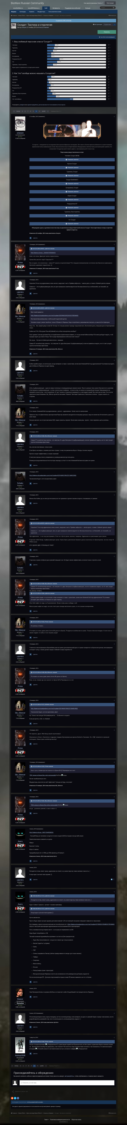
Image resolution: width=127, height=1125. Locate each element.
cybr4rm (20, 292)
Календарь (23, 11)
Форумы (13, 11)
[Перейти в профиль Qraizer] (20, 992)
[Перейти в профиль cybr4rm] (20, 285)
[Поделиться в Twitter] (15, 1098)
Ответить (107, 32)
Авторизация (98, 24)
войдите (22, 104)
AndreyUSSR (20, 1055)
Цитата (35, 238)
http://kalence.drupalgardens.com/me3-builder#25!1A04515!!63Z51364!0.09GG (52, 475)
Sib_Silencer (20, 316)
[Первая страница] (14, 111)
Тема (46, 1119)
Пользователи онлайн (55, 11)
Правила (31, 11)
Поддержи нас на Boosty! (72, 8)
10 (36, 111)
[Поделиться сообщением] (114, 116)
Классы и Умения (43, 27)
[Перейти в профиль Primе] (20, 252)
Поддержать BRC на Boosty (63, 20)
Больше (87, 8)
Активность (56, 8)
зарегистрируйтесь (32, 104)
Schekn (20, 396)
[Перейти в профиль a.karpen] (13, 26)
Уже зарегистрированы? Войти (93, 3)
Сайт (46, 8)
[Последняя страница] (48, 111)
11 (39, 111)
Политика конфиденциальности (60, 1119)
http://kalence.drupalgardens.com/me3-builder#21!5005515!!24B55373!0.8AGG (91, 924)
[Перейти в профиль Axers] (20, 834)
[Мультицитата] (30, 238)
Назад (18, 111)
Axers (20, 841)
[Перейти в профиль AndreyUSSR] (20, 1045)
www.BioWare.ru (18, 8)
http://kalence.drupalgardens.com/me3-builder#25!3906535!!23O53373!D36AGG (54, 315)
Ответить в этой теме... (29, 1083)
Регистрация (110, 3)
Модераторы (41, 11)
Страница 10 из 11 (56, 111)
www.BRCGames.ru (33, 8)
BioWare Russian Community (27, 3)
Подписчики (107, 24)
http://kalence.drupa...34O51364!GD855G (41, 832)
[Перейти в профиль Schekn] (20, 389)
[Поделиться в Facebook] (18, 1098)
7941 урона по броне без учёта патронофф (42, 775)
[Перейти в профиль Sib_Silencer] (20, 309)
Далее (43, 111)
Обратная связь (76, 1119)
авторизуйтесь (69, 1076)
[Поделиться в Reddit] (12, 1098)
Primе (20, 262)
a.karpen (24, 27)
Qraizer (20, 999)
